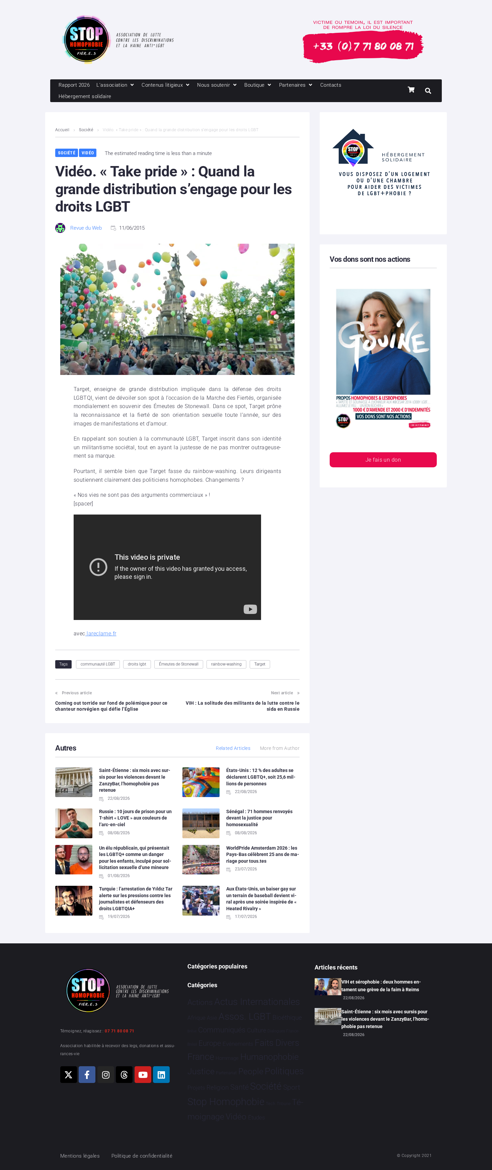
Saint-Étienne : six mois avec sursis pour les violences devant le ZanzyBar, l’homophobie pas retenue (385, 1019)
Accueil (62, 130)
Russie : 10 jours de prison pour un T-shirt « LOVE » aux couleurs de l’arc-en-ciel (135, 818)
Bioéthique (287, 1017)
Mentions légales (80, 1156)
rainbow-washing (226, 664)
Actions (200, 1002)
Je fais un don (383, 460)
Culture (256, 1030)
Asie (212, 1018)
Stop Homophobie (225, 1101)
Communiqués (221, 1030)
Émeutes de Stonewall (178, 664)
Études (256, 1117)
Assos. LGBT (245, 1016)
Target (259, 664)
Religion (218, 1087)
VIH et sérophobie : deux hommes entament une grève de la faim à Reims (381, 985)
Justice (201, 1071)
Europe (209, 1043)
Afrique (196, 1017)
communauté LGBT (98, 664)
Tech (270, 1103)
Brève (192, 1031)
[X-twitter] (68, 1074)
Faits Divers (277, 1043)
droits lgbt (137, 664)
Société (86, 130)
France (200, 1056)
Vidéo (88, 152)
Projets (196, 1088)
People (250, 1071)
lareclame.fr (100, 633)
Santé (239, 1087)
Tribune (284, 1103)
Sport (291, 1087)
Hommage (227, 1058)
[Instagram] (105, 1074)
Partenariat (226, 1072)
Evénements (238, 1043)
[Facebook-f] (87, 1074)
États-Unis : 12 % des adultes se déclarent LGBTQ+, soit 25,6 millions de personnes (261, 777)
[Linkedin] (161, 1074)
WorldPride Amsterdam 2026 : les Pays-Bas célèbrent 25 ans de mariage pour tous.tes (262, 854)
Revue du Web (86, 228)
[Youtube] (143, 1074)
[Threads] (124, 1074)
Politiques (284, 1071)
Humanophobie (269, 1057)
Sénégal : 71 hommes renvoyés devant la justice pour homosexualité (259, 818)
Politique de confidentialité (142, 1156)
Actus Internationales (257, 1001)
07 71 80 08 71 (119, 1031)
